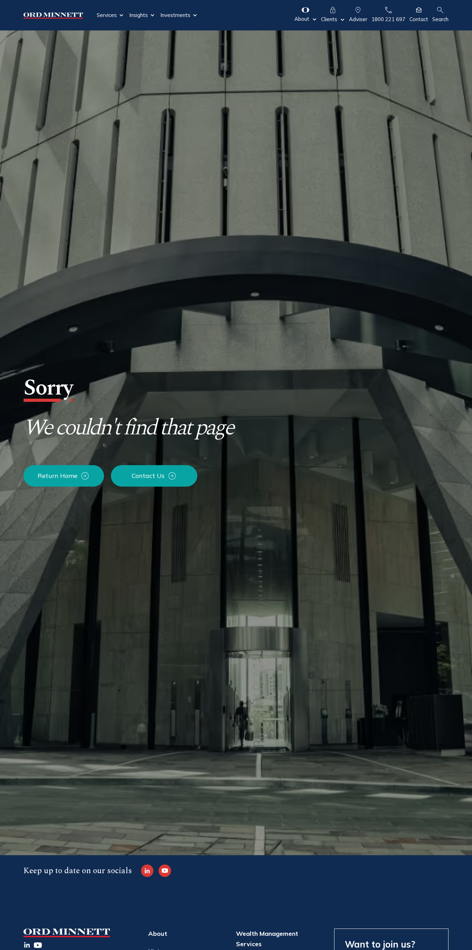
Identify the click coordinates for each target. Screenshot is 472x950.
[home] (53, 15)
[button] (110, 15)
